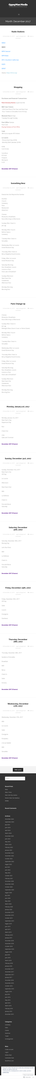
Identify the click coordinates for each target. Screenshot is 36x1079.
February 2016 (9, 1008)
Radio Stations (18, 32)
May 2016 (7, 1000)
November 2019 (9, 915)
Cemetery (7, 1025)
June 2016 (7, 997)
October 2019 (8, 918)
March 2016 (8, 1005)
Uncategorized (22, 36)
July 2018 (7, 955)
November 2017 (9, 972)
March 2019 (8, 932)
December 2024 (9, 819)
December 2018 (9, 940)
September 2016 (9, 989)
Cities (6, 1027)
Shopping (18, 87)
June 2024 (7, 827)
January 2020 (8, 909)
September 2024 (9, 822)
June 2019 (7, 926)
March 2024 (8, 833)
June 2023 (7, 839)
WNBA (7, 801)
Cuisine (7, 1030)
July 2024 (7, 824)
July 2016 (7, 994)
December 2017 (9, 969)
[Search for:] (15, 778)
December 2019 (9, 912)
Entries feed (8, 1055)
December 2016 (9, 980)
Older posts (18, 770)
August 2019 (8, 923)
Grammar (7, 1033)
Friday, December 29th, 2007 (18, 588)
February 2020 (9, 907)
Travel (6, 1036)
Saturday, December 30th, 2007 (18, 528)
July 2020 (7, 895)
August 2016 (8, 991)
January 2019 (8, 938)
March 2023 (8, 844)
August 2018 (8, 952)
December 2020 (9, 881)
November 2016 (9, 983)
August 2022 (8, 864)
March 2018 (8, 960)
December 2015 (9, 1014)
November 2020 (9, 884)
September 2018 (9, 949)
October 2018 (8, 946)
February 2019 (9, 935)
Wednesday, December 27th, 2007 (18, 705)
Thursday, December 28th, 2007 (18, 640)
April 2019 (7, 929)
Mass (6, 789)
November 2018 (9, 943)
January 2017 (8, 977)
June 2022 (7, 870)
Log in (6, 1052)
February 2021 (9, 878)
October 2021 (8, 875)
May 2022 (7, 873)
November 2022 (9, 856)
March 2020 (8, 904)
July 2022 (7, 867)
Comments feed (9, 1058)
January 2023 (8, 850)
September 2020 (9, 890)
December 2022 (9, 853)
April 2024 (7, 830)
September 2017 (9, 974)
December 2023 (9, 836)
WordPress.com (9, 1061)
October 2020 (8, 887)
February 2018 (9, 963)
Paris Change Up (18, 304)
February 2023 (9, 847)
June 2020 (7, 898)
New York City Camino (11, 795)
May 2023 (7, 841)
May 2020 (7, 901)
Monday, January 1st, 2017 (18, 407)
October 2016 (8, 986)
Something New (18, 183)
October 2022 (8, 858)
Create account (9, 1049)
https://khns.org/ (11, 73)
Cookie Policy (6, 1072)
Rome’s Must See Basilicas (12, 798)
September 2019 (9, 921)
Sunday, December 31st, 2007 (18, 458)
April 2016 (7, 1003)
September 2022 (9, 861)
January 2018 (8, 966)
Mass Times (8, 792)
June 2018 (7, 957)
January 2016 (8, 1011)
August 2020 (8, 892)
